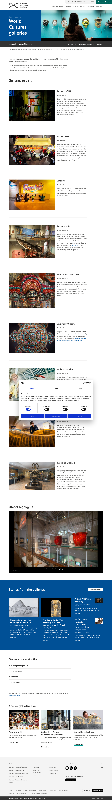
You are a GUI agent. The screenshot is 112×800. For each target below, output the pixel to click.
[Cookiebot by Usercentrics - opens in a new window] (84, 383)
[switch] (46, 409)
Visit (53, 7)
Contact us (52, 773)
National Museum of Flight (17, 770)
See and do (90, 44)
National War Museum (16, 777)
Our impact (90, 7)
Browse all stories (95, 590)
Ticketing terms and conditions (58, 790)
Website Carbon (97, 790)
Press (34, 776)
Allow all (79, 416)
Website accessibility (29, 790)
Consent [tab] (31, 388)
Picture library (53, 770)
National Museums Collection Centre (18, 781)
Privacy (11, 790)
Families (99, 44)
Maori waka (74, 245)
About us (36, 767)
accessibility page (14, 695)
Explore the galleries (15, 17)
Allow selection (56, 416)
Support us (99, 7)
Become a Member (104, 2)
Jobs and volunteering (37, 771)
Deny (32, 416)
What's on (59, 7)
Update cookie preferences (38, 793)
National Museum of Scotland (18, 767)
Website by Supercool (97, 798)
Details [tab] (56, 388)
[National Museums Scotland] (18, 5)
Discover (75, 7)
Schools (82, 7)
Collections (68, 7)
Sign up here (70, 780)
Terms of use (42, 790)
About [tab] (80, 388)
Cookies (18, 790)
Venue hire (52, 767)
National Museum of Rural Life (18, 773)
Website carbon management (18, 793)
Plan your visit (72, 44)
